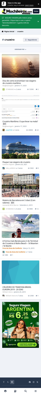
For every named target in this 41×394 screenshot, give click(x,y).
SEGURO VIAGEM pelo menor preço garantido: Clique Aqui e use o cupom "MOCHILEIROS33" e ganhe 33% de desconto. (17, 21)
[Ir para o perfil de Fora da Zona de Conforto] (4, 252)
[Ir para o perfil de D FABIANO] (4, 89)
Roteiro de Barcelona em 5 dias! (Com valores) (19, 201)
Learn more (4, 4)
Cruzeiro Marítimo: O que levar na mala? (20, 121)
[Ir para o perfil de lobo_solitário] (4, 168)
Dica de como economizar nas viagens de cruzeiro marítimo (19, 81)
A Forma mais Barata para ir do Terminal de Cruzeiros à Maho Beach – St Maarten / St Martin (20, 243)
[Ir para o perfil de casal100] (4, 130)
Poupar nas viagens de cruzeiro (16, 162)
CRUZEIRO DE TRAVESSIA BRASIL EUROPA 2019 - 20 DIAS (17, 288)
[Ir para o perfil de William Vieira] (4, 296)
